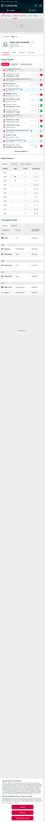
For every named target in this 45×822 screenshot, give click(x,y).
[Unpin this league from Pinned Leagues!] (21, 90)
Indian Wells (8, 254)
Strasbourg (8, 265)
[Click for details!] (21, 75)
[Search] (36, 5)
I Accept (22, 807)
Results (22, 52)
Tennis (6, 36)
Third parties (36, 793)
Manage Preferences (22, 818)
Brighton (7, 249)
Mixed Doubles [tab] (26, 64)
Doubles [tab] (14, 64)
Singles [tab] (5, 64)
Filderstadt (8, 287)
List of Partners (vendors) (10, 803)
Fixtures (31, 52)
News (14, 52)
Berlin (6, 238)
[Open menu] (40, 5)
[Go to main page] (11, 5)
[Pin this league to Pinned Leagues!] (22, 70)
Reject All (22, 812)
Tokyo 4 (6, 292)
